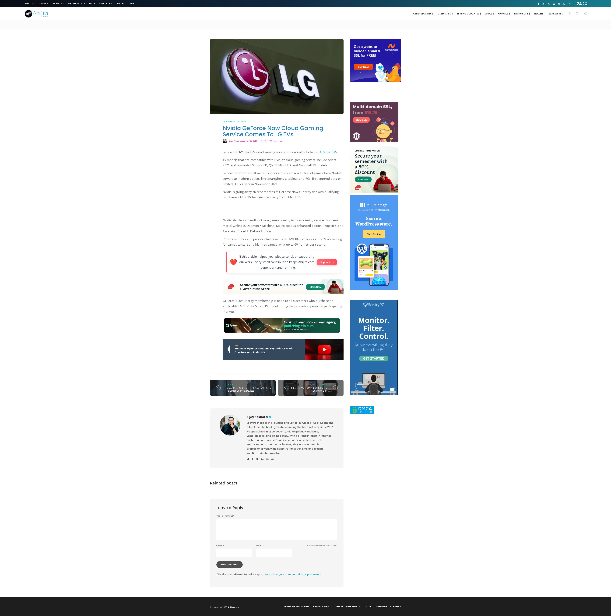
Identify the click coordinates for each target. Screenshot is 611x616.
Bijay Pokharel (235, 141)
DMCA (92, 3)
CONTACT (121, 3)
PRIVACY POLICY (322, 606)
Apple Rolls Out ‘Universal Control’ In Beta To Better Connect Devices (248, 389)
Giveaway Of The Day (388, 606)
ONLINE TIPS (444, 13)
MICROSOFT (521, 13)
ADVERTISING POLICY (348, 606)
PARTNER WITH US (76, 3)
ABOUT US (30, 3)
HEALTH (538, 13)
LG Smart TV (327, 152)
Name (220, 545)
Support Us (327, 262)
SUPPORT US (105, 3)
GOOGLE (503, 13)
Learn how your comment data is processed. (293, 574)
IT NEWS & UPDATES (468, 13)
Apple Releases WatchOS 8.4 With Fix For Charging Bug (305, 389)
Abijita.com (233, 607)
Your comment (225, 516)
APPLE (488, 13)
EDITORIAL (44, 3)
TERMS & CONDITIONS (296, 606)
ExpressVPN (556, 13)
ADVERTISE (58, 3)
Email (259, 545)
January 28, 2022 (249, 141)
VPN (132, 3)
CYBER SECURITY (422, 13)
